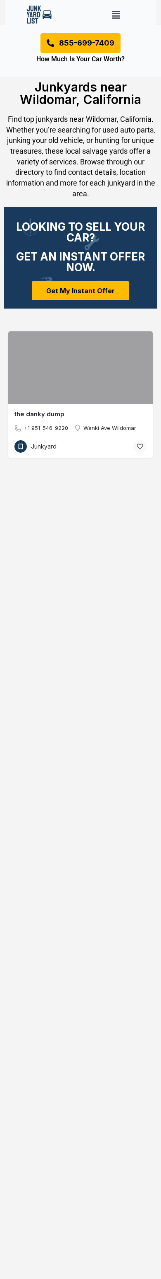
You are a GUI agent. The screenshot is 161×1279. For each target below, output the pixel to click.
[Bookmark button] (140, 446)
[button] (116, 14)
